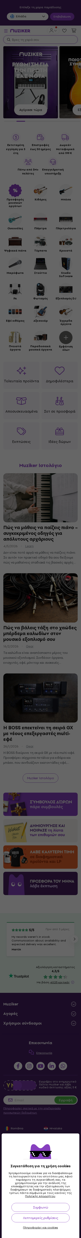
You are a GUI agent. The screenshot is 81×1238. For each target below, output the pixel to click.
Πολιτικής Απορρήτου (40, 1196)
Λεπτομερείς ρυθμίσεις (40, 1217)
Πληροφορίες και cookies (40, 1228)
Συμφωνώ (40, 1207)
